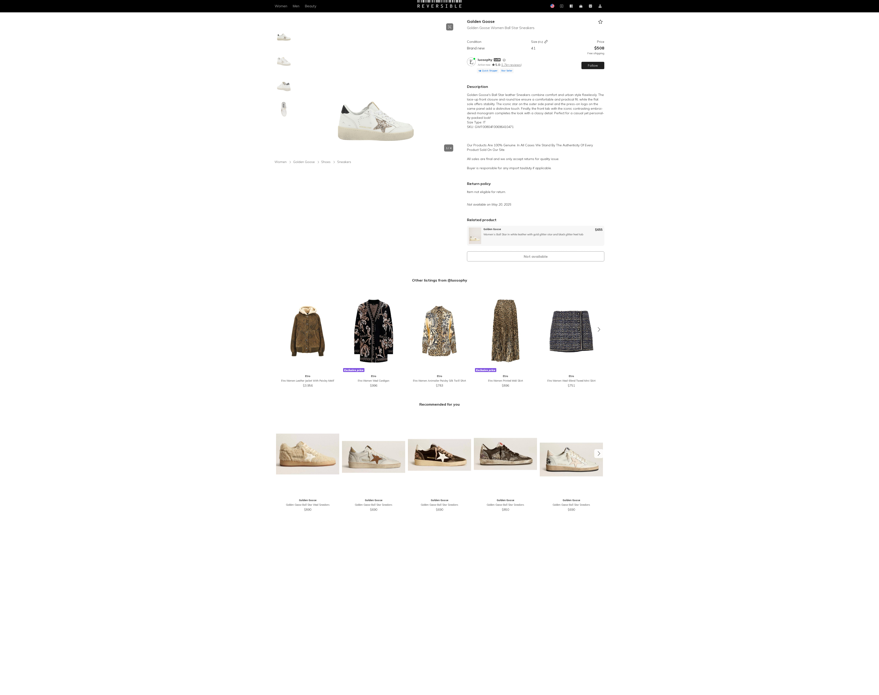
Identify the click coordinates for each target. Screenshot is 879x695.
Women (281, 6)
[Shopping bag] (580, 6)
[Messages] (590, 6)
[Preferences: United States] (552, 6)
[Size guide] (546, 42)
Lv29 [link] (497, 59)
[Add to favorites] (600, 22)
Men (296, 6)
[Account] (600, 6)
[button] (376, 87)
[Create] (561, 6)
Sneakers (344, 162)
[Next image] (453, 87)
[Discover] (571, 6)
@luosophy (457, 280)
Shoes (326, 162)
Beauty (310, 6)
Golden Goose (481, 21)
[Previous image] (298, 87)
